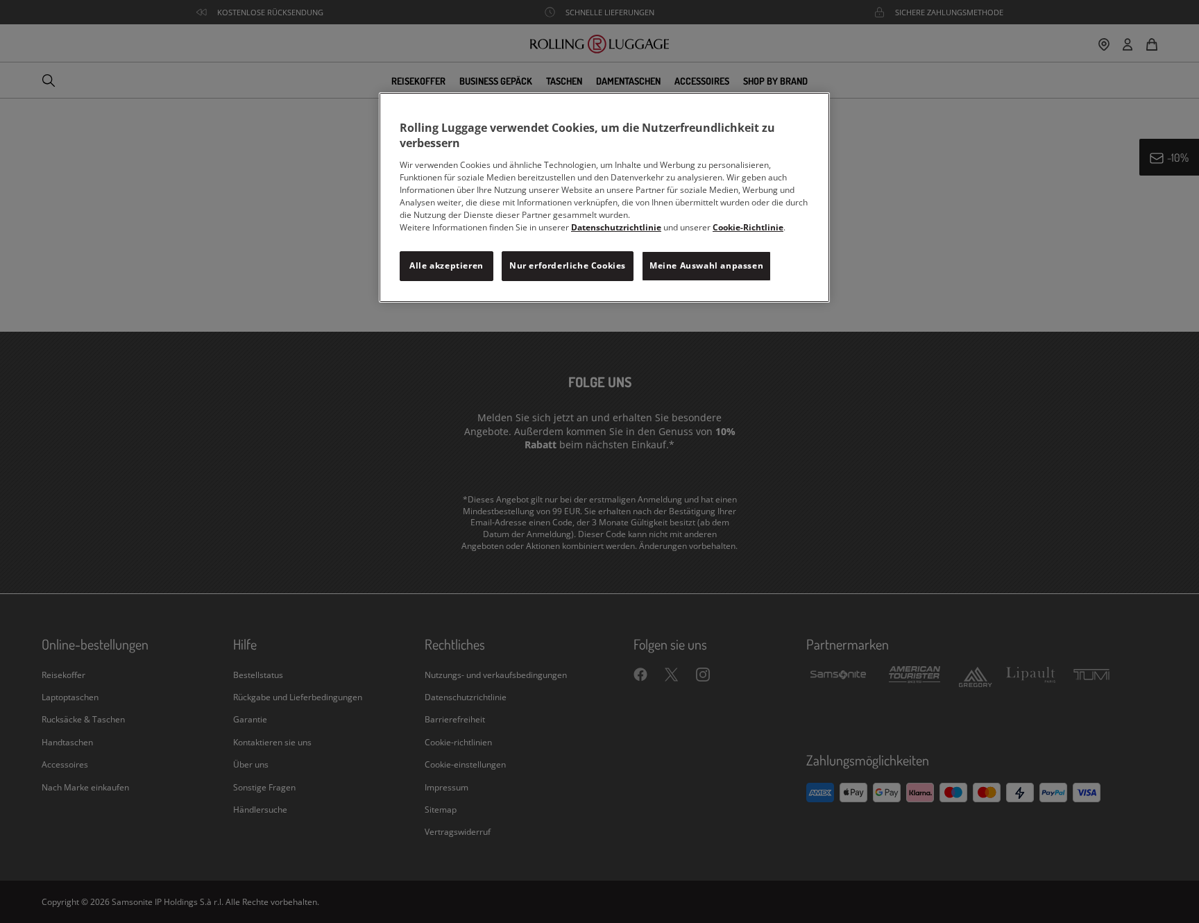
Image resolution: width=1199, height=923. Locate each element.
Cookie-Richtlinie (748, 227)
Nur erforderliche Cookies (567, 265)
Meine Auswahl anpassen (706, 265)
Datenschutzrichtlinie (616, 227)
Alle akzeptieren (446, 265)
